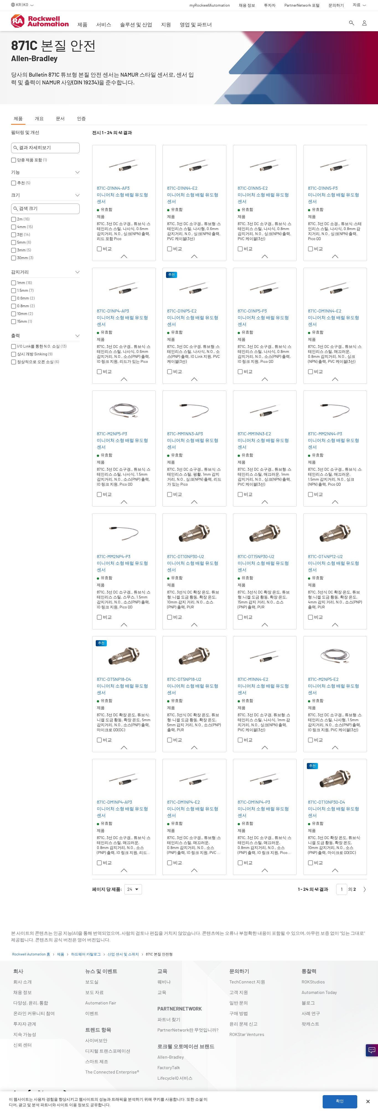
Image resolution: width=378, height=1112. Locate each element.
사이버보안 (96, 1040)
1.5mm (22, 291)
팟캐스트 (310, 1024)
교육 (161, 992)
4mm (21, 227)
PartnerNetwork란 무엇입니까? (187, 1030)
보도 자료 (94, 992)
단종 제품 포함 (29, 160)
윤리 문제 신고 (243, 1024)
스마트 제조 (96, 1061)
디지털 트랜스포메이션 (107, 1051)
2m (20, 219)
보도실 (92, 982)
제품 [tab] (18, 118)
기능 (15, 172)
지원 (166, 24)
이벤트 (92, 1013)
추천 (21, 183)
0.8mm (23, 306)
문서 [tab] (60, 118)
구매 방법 (238, 1013)
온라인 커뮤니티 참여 (34, 1013)
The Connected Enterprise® (112, 1072)
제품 (82, 24)
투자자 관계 (24, 1024)
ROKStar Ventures (246, 1034)
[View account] (364, 23)
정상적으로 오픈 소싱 (35, 362)
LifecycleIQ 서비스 (175, 1078)
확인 (340, 1101)
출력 (15, 336)
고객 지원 (238, 992)
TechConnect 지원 (247, 982)
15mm (22, 322)
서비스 (103, 24)
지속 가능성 (24, 1034)
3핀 (20, 235)
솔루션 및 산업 (136, 24)
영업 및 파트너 (196, 24)
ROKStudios (313, 982)
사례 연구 (311, 1013)
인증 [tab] (81, 118)
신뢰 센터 (22, 1045)
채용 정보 (22, 992)
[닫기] (368, 1101)
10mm (22, 314)
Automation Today (319, 992)
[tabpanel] (189, 514)
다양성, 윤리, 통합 (30, 1003)
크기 (15, 195)
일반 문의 (238, 1003)
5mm (21, 242)
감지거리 (20, 272)
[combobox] (133, 889)
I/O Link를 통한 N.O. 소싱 (38, 346)
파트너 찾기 (168, 1019)
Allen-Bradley (170, 1057)
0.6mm (23, 298)
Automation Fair (100, 1003)
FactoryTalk (168, 1068)
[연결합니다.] (372, 1050)
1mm (21, 283)
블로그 (308, 1003)
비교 (107, 249)
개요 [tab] (39, 118)
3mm (21, 250)
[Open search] (351, 23)
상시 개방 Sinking (32, 354)
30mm (22, 258)
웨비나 (164, 982)
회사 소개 (22, 982)
